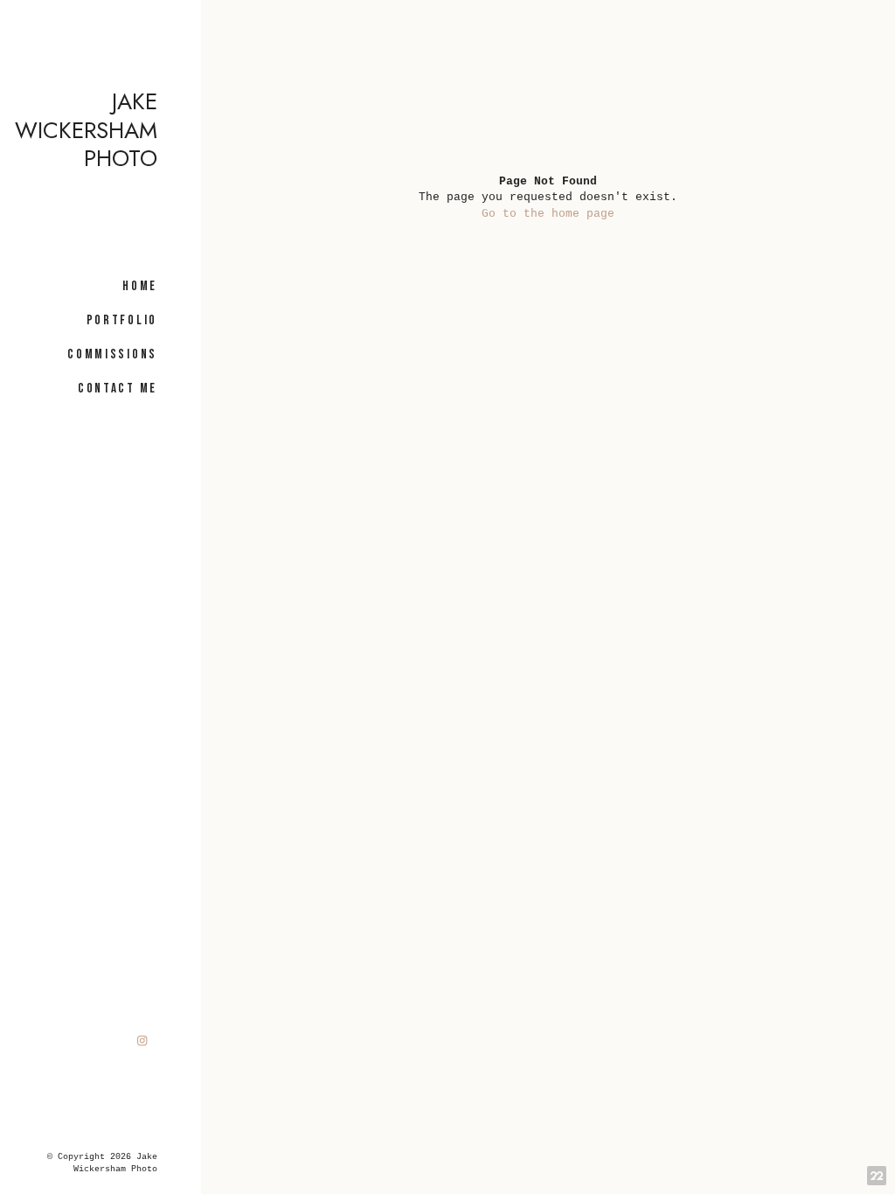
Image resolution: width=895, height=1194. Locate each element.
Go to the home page (548, 213)
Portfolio (122, 320)
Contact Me (117, 388)
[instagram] (142, 1040)
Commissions (112, 354)
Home (139, 286)
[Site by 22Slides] (876, 1175)
